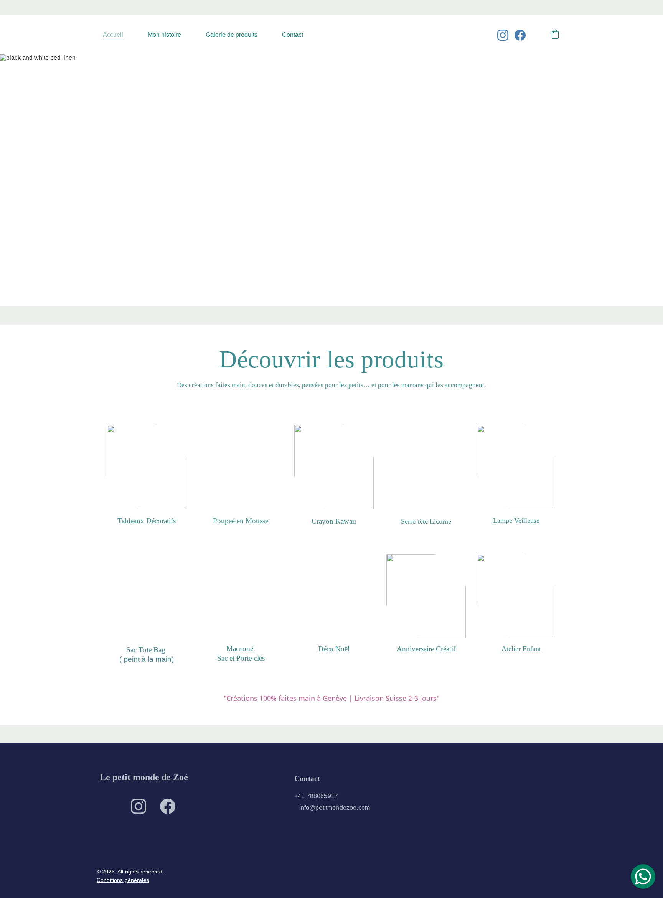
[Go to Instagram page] (506, 35)
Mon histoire (164, 34)
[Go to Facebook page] (520, 35)
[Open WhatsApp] (643, 876)
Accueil (113, 34)
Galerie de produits (231, 34)
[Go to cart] (555, 35)
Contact (292, 34)
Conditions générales (123, 880)
